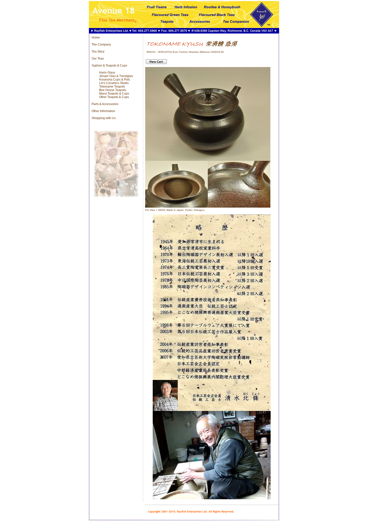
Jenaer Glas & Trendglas (116, 76)
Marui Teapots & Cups (114, 93)
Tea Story (98, 51)
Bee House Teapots (112, 90)
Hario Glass (107, 72)
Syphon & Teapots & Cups (109, 65)
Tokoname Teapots (112, 86)
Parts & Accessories (105, 104)
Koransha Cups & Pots (114, 79)
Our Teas (98, 58)
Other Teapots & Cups (114, 97)
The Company (101, 44)
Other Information (103, 111)
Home (96, 37)
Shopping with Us (104, 118)
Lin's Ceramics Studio (114, 83)
